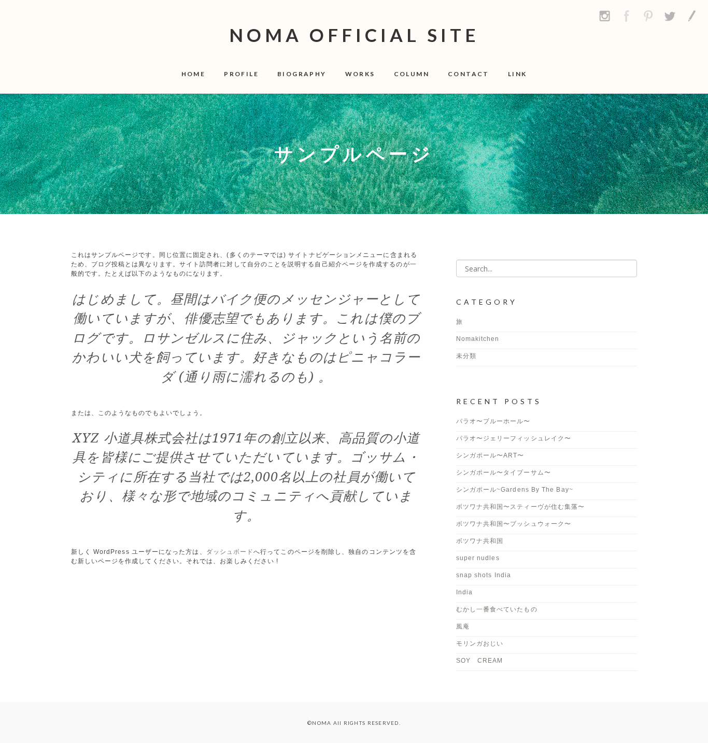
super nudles (478, 558)
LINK (517, 74)
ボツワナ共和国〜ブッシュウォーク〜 (513, 523)
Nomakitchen (478, 338)
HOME (193, 74)
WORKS (360, 74)
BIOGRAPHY (302, 74)
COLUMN (411, 74)
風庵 (463, 626)
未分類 (466, 356)
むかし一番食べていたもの (496, 609)
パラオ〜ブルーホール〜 (493, 421)
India (464, 592)
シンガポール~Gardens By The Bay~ (514, 489)
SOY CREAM (479, 660)
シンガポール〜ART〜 (490, 455)
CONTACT (468, 74)
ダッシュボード (230, 551)
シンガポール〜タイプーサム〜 (507, 472)
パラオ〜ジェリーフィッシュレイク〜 (513, 438)
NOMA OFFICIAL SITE (354, 35)
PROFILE (241, 74)
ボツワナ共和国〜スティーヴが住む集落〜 (520, 506)
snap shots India (483, 575)
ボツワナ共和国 (480, 541)
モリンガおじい (480, 643)
